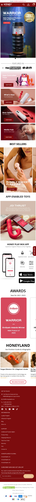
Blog (2, 421)
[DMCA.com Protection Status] (8, 487)
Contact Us (4, 449)
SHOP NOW (11, 189)
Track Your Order (5, 440)
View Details (3, 377)
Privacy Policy (4, 434)
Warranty (3, 443)
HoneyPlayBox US (5, 456)
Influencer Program (6, 418)
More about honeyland (18, 382)
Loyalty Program (5, 415)
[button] (15, 58)
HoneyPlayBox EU (5, 459)
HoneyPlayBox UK (5, 462)
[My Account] (28, 4)
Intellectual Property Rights (8, 432)
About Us (3, 424)
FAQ (2, 446)
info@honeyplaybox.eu (20, 1)
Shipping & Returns (6, 437)
